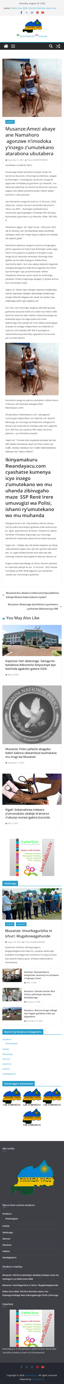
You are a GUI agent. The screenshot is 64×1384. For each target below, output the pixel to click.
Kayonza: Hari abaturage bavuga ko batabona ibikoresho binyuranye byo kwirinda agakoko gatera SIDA (30, 665)
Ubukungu (21, 924)
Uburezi (6, 1059)
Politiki (5, 1049)
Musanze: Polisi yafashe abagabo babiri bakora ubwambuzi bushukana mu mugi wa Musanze (31, 753)
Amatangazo (11, 1043)
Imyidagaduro (9, 1073)
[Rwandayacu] (6, 46)
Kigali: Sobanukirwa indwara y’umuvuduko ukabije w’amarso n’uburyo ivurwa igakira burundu (27, 813)
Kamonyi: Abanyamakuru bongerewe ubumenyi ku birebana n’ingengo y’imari (41, 975)
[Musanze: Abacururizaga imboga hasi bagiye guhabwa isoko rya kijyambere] (12, 1015)
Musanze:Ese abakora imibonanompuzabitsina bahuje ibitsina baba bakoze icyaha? (32, 595)
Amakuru (10, 122)
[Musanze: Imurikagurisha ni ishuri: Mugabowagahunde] (32, 903)
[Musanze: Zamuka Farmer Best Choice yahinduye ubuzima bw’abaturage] (12, 996)
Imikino (6, 1068)
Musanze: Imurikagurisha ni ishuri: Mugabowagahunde (28, 933)
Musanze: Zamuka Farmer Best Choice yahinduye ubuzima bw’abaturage (39, 994)
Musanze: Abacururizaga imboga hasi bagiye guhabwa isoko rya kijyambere (40, 1013)
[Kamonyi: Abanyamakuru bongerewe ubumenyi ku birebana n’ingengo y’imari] (12, 977)
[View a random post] (58, 46)
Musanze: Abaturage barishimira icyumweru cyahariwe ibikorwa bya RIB (33, 606)
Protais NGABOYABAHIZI (37, 160)
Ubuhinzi (6, 1064)
